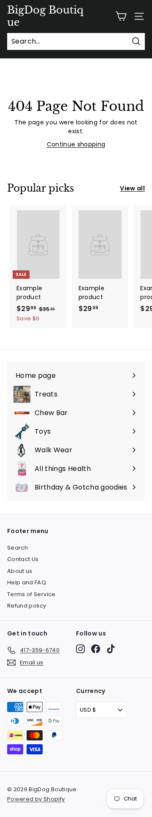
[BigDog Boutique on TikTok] (110, 648)
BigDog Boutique (45, 16)
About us (20, 571)
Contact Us (23, 559)
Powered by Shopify (36, 799)
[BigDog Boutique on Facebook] (95, 648)
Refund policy (26, 606)
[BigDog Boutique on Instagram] (80, 648)
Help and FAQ (26, 582)
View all (132, 188)
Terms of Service (31, 594)
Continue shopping (76, 144)
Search (17, 548)
